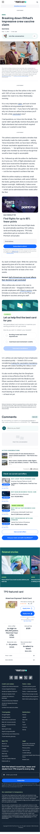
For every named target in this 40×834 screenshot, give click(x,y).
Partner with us (6, 761)
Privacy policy (26, 748)
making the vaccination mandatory (24, 363)
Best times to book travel (9, 719)
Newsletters (5, 756)
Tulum (24, 724)
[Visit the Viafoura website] (34, 469)
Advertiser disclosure (20, 6)
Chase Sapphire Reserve (9, 689)
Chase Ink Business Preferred (10, 701)
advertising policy (6, 75)
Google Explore (6, 717)
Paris (23, 722)
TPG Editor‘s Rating (26, 602)
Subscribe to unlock (20, 246)
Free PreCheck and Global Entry (10, 734)
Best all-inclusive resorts (9, 722)
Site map (4, 753)
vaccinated (17, 114)
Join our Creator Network (9, 758)
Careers (4, 748)
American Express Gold (8, 694)
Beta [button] (33, 417)
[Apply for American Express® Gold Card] (11, 604)
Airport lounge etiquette (8, 731)
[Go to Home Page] (20, 2)
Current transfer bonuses (29, 689)
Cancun (24, 727)
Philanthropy (5, 746)
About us (4, 743)
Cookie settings (26, 753)
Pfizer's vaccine (26, 290)
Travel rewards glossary (8, 736)
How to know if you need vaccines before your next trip (15, 580)
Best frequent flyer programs (30, 696)
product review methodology (21, 75)
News (4, 14)
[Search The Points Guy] (37, 2)
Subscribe (20, 780)
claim (20, 104)
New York (24, 719)
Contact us (5, 751)
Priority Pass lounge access (30, 694)
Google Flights (6, 714)
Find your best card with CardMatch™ (20, 538)
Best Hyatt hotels (6, 729)
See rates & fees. (27, 621)
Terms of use (26, 750)
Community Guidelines (27, 420)
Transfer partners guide (29, 686)
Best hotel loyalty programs (30, 699)
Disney (24, 729)
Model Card (25, 759)
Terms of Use (15, 251)
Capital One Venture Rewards (10, 686)
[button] (27, 608)
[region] (20, 448)
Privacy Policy (10, 252)
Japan (24, 717)
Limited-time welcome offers (10, 707)
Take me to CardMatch (20, 348)
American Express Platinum (9, 691)
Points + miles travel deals (29, 691)
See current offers (20, 532)
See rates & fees (5, 488)
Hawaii (24, 714)
